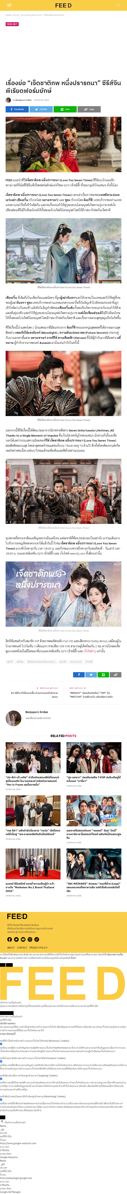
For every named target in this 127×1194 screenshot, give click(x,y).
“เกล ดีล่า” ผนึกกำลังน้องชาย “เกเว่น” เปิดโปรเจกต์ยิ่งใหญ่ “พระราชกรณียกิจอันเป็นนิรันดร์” (33, 832)
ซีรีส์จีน (20, 662)
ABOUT (11, 948)
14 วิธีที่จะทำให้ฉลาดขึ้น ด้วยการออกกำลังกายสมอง (34, 695)
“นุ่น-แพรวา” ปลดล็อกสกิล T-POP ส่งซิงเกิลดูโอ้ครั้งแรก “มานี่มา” (93, 779)
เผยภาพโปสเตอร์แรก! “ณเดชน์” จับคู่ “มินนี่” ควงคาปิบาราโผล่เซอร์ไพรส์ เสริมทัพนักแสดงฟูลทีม (93, 834)
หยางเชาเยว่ (76, 662)
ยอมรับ (9, 965)
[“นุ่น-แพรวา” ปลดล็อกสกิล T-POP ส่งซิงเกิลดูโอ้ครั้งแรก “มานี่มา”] (93, 757)
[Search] (118, 5)
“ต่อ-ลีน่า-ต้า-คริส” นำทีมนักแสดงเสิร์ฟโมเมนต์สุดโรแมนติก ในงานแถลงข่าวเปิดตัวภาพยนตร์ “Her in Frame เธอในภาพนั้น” (32, 781)
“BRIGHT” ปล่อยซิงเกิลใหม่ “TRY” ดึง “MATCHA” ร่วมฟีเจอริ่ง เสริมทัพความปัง (91, 695)
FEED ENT (12, 24)
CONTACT (22, 948)
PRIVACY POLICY (39, 948)
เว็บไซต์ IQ (90, 651)
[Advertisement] (63, 52)
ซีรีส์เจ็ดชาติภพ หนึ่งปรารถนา (41, 662)
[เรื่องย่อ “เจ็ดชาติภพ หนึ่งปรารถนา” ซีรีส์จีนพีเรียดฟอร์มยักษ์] (63, 144)
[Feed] (63, 5)
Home (8, 15)
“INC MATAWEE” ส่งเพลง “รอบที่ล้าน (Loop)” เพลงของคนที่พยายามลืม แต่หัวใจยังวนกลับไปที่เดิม (93, 887)
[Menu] (9, 5)
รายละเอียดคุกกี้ (7, 1034)
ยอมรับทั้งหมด (7, 1013)
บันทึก (2, 1117)
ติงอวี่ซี (62, 662)
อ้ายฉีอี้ (89, 662)
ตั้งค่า (73, 958)
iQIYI (10, 662)
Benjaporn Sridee (24, 100)
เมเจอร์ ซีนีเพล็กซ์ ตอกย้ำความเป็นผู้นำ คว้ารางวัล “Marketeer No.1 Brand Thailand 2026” (30, 887)
